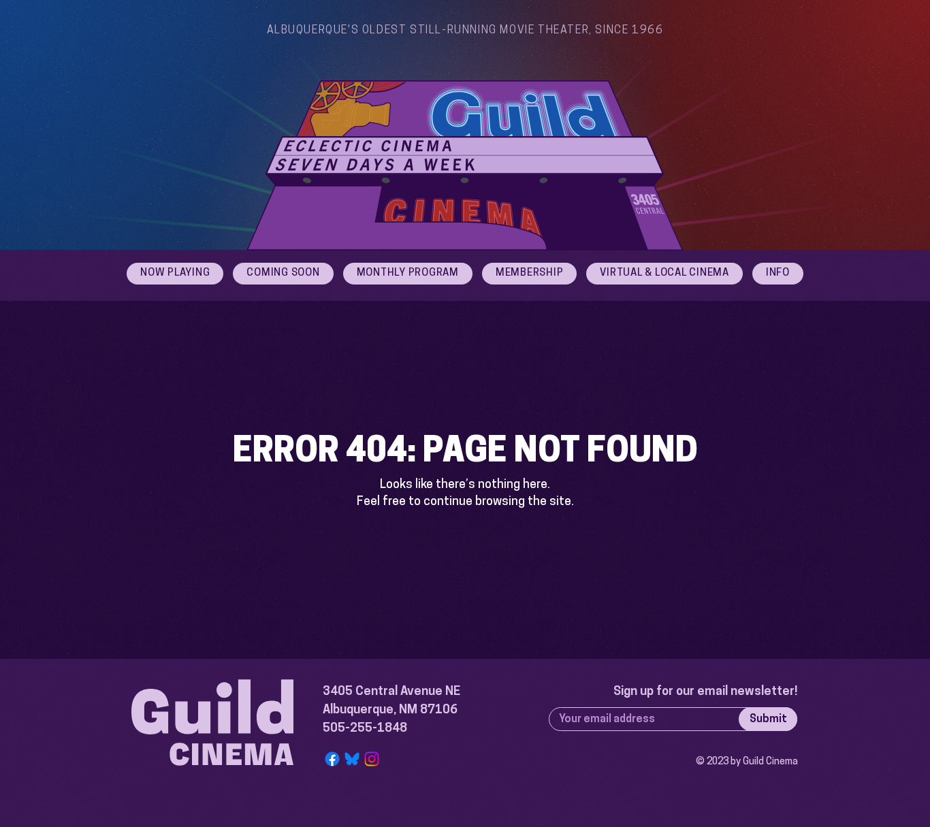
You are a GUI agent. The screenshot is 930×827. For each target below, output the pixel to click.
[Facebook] (332, 758)
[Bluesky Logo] (352, 758)
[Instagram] (371, 758)
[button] (777, 274)
